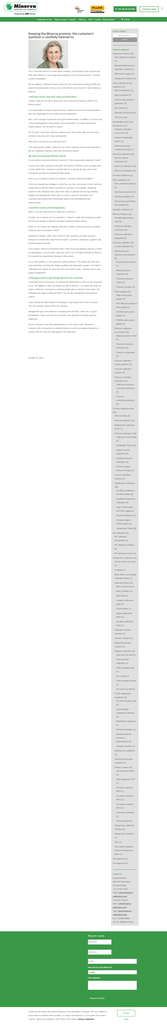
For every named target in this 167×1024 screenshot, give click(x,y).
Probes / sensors (122, 767)
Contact (98, 19)
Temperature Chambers (124, 834)
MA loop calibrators (123, 420)
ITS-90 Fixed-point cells (126, 701)
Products (72, 19)
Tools (117, 842)
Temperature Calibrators (125, 483)
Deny (126, 1019)
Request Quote (108, 19)
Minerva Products (120, 214)
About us (82, 19)
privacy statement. (86, 1019)
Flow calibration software (125, 57)
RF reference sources (124, 553)
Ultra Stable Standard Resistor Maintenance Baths (124, 850)
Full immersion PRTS (125, 771)
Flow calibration (119, 180)
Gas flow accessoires (124, 192)
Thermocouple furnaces (126, 681)
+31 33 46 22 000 (126, 9)
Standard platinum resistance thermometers (124, 738)
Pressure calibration (121, 243)
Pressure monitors (124, 287)
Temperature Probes (124, 528)
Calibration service (44, 19)
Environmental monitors (126, 262)
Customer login (149, 9)
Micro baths (121, 676)
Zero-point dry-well (124, 689)
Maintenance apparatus (126, 721)
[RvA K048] (79, 9)
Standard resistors (124, 746)
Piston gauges (121, 292)
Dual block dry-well (124, 655)
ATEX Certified (121, 416)
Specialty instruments (124, 113)
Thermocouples (122, 821)
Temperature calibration (123, 558)
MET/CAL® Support (123, 74)
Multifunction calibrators (125, 751)
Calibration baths (122, 583)
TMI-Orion (119, 117)
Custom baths (122, 609)
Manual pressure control (126, 336)
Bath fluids (120, 596)
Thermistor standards (125, 812)
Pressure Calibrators (123, 433)
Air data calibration (122, 246)
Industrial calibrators (123, 651)
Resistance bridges (124, 729)
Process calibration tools (123, 409)
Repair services (61, 19)
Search (124, 39)
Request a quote (97, 998)
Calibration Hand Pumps (126, 437)
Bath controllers (123, 591)
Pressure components (125, 352)
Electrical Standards (123, 171)
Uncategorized (119, 859)
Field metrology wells (125, 668)
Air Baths (118, 570)
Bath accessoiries (123, 586)
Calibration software (121, 54)
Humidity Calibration (121, 209)
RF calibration (119, 533)
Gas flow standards (123, 197)
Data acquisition (121, 95)
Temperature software (124, 78)
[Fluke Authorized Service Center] (97, 9)
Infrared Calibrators (124, 515)
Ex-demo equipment (121, 175)
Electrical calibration (121, 154)
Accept (126, 1013)
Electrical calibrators (123, 166)
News (91, 19)
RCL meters (120, 108)
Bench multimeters (122, 90)
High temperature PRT (125, 779)
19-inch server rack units (125, 562)
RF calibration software (124, 545)
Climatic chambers (122, 638)
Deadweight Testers (124, 445)
